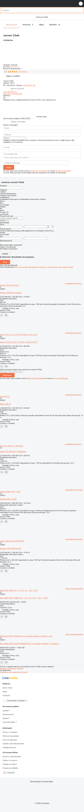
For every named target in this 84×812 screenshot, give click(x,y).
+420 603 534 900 (29, 85)
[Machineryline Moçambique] (15, 3)
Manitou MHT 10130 (8, 499)
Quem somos (7, 688)
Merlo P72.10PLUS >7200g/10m (13, 452)
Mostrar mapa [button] (42, 117)
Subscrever (7, 375)
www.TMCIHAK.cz (10, 92)
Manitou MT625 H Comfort (11, 293)
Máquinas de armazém (8, 668)
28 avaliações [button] (23, 71)
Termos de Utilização (63, 171)
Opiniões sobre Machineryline (13, 744)
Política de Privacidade (38, 171)
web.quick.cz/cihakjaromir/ (12, 94)
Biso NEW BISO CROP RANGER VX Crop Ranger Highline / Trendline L (29, 644)
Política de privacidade (11, 736)
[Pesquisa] (81, 10)
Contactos (6, 695)
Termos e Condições (10, 732)
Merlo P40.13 (5, 404)
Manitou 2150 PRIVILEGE (10, 549)
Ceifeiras (20, 668)
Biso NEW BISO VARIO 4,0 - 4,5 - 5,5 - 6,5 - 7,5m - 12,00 (23, 598)
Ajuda (5, 692)
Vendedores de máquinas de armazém (14, 672)
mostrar (5, 254)
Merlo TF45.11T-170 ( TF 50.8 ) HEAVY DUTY (19, 342)
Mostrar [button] (20, 85)
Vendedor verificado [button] (10, 65)
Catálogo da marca (9, 747)
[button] (80, 3)
